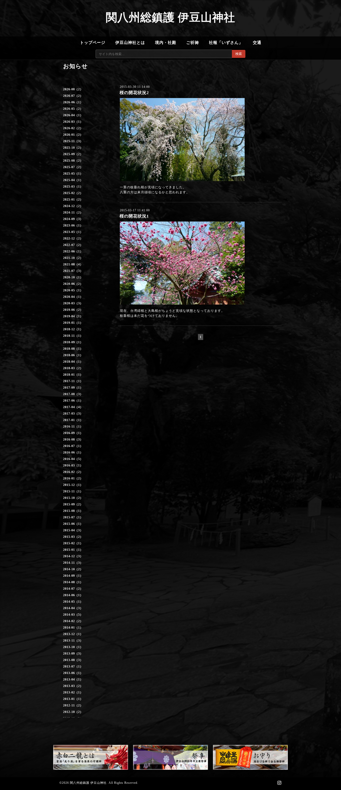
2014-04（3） (73, 608)
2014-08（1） (73, 582)
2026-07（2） (73, 96)
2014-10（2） (73, 569)
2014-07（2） (73, 588)
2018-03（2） (73, 368)
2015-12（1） (73, 485)
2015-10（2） (73, 498)
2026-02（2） (73, 128)
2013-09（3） (73, 653)
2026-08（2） (73, 89)
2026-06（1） (73, 102)
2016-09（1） (73, 433)
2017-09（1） (73, 387)
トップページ (92, 42)
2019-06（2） (73, 310)
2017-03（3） (73, 413)
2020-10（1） (73, 277)
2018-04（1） (73, 361)
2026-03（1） (73, 121)
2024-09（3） (73, 219)
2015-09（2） (73, 504)
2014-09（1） (73, 575)
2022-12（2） (73, 238)
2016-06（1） (73, 452)
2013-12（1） (73, 634)
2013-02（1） (73, 692)
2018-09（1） (73, 342)
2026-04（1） (73, 115)
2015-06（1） (73, 524)
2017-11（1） (73, 381)
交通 (257, 42)
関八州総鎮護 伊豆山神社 (170, 17)
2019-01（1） (73, 323)
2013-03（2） (73, 686)
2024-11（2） (73, 212)
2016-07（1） (73, 446)
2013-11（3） (73, 640)
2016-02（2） (73, 472)
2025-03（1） (73, 186)
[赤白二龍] (90, 757)
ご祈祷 (192, 42)
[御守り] (250, 757)
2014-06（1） (73, 595)
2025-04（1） (73, 180)
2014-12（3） (73, 556)
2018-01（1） (73, 374)
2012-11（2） (73, 705)
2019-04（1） (73, 316)
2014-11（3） (73, 562)
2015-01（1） (73, 550)
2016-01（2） (73, 478)
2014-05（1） (73, 601)
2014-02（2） (73, 621)
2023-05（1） (73, 232)
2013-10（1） (73, 647)
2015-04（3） (73, 530)
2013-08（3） (73, 660)
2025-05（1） (73, 173)
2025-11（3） (73, 141)
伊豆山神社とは (130, 42)
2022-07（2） (73, 245)
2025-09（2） (73, 154)
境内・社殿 (165, 42)
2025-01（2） (73, 199)
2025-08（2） (73, 160)
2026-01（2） (73, 134)
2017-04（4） (73, 407)
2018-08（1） (73, 348)
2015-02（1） (73, 543)
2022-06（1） (73, 251)
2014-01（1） (73, 627)
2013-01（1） (73, 699)
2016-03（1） (73, 465)
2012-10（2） (73, 712)
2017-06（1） (73, 400)
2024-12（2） (73, 206)
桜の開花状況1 (134, 216)
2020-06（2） (73, 284)
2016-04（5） (73, 459)
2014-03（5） (73, 614)
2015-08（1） (73, 511)
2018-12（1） (73, 329)
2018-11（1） (73, 336)
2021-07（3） (73, 271)
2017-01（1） (73, 420)
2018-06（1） (73, 355)
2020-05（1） (73, 290)
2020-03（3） (73, 303)
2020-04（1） (73, 297)
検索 (238, 54)
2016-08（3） (73, 439)
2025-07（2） (73, 167)
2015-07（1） (73, 517)
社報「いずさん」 (226, 42)
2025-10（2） (73, 147)
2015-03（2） (73, 537)
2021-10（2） (73, 258)
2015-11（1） (73, 491)
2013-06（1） (73, 673)
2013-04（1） (73, 679)
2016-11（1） (73, 426)
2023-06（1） (73, 225)
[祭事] (170, 757)
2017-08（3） (73, 394)
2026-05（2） (73, 109)
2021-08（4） (73, 264)
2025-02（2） (73, 193)
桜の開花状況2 (134, 92)
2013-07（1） (73, 666)
